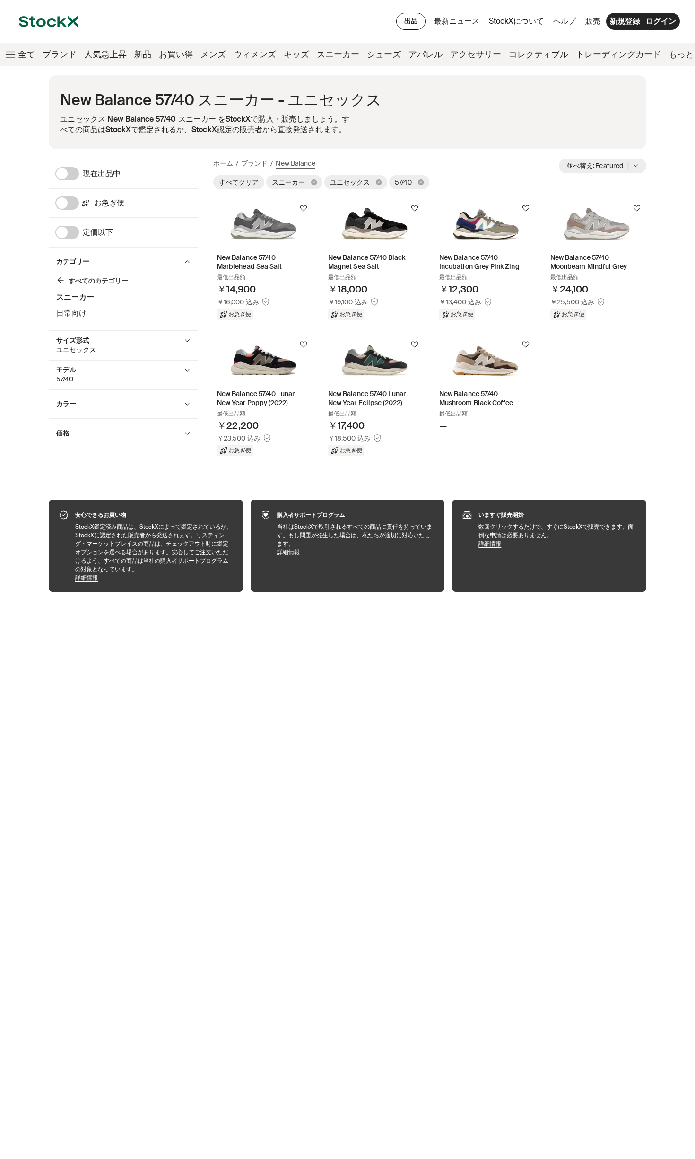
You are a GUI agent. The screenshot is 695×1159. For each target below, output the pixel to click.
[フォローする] (303, 208)
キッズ (296, 54)
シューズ (384, 54)
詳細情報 (154, 578)
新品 (142, 54)
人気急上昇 (105, 54)
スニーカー (338, 54)
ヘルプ (564, 21)
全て (26, 54)
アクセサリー (475, 54)
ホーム (223, 163)
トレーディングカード (618, 54)
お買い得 (176, 54)
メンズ (213, 54)
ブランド (60, 54)
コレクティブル (538, 54)
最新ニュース (456, 21)
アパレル (425, 54)
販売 (592, 21)
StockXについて (517, 23)
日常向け (71, 313)
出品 (410, 21)
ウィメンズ (255, 54)
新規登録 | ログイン (643, 21)
